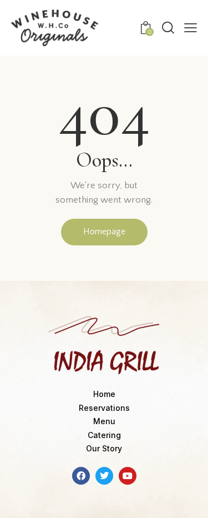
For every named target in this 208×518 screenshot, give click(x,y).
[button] (190, 27)
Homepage (104, 232)
